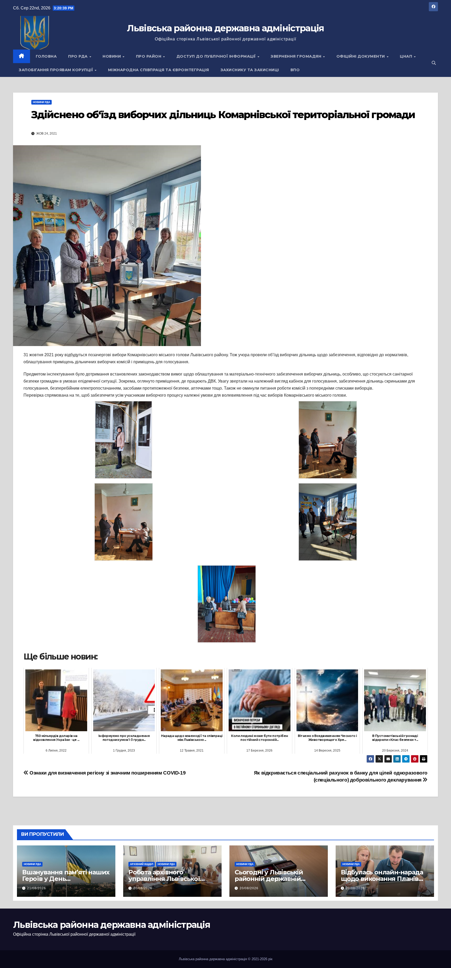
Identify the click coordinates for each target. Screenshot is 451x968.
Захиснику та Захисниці (250, 70)
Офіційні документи (361, 56)
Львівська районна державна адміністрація (225, 28)
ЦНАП (406, 56)
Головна (46, 56)
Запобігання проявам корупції (56, 70)
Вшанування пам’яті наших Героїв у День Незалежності (65, 878)
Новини (112, 56)
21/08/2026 (36, 888)
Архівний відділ (141, 864)
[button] (434, 63)
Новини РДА (41, 102)
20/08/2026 (142, 888)
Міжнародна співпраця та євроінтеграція (158, 70)
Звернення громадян (297, 56)
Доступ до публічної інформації (216, 56)
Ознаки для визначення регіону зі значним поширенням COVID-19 (107, 773)
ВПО (295, 70)
